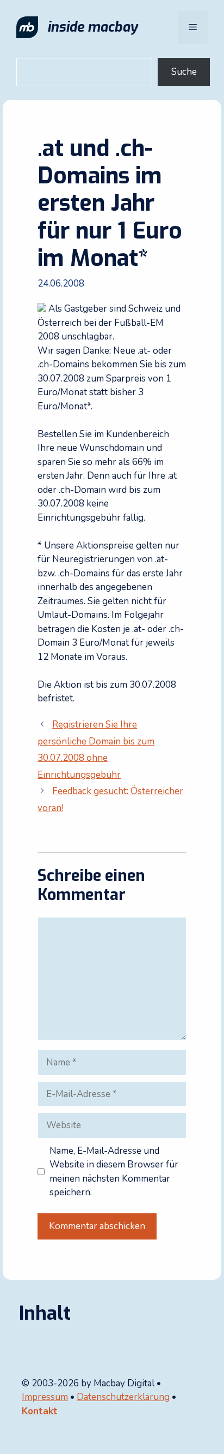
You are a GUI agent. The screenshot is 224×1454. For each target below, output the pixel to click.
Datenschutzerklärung (123, 1397)
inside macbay (92, 27)
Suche (184, 71)
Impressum (45, 1397)
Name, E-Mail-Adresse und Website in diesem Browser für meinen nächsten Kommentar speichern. (113, 1172)
